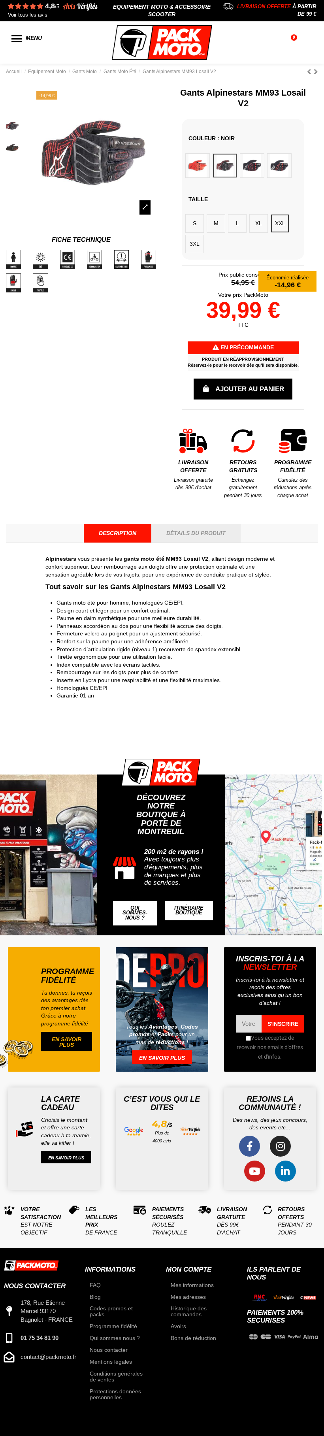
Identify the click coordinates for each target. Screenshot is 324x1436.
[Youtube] (254, 1171)
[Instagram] (280, 1146)
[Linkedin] (285, 1171)
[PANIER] (295, 42)
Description (117, 533)
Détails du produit (196, 533)
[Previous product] (310, 71)
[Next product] (316, 71)
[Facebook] (249, 1146)
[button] (135, 913)
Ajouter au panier (249, 389)
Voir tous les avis (27, 15)
